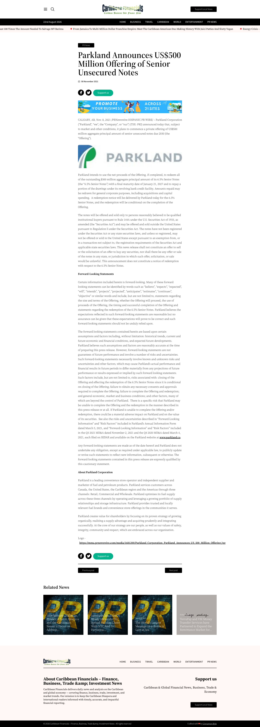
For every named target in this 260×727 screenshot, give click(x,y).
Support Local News (203, 9)
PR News (212, 22)
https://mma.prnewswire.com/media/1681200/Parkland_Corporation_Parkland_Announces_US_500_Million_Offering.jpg (152, 543)
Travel (149, 22)
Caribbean (163, 22)
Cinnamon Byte (210, 723)
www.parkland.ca (170, 437)
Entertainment (194, 22)
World (177, 22)
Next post (173, 570)
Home (123, 22)
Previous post (88, 570)
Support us (103, 92)
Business (135, 22)
